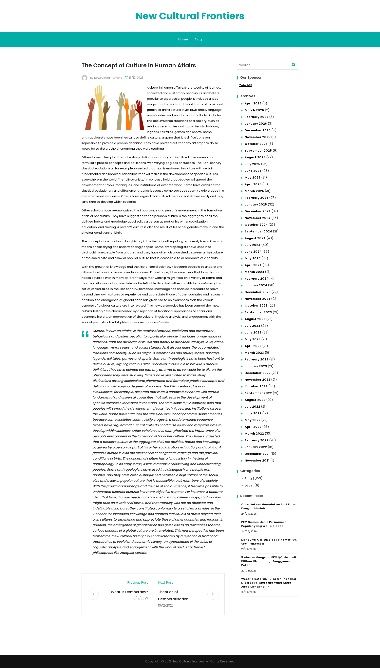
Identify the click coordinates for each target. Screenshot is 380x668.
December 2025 (258, 130)
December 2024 (258, 211)
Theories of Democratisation (173, 595)
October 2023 (256, 306)
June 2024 (253, 252)
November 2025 (257, 137)
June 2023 (253, 332)
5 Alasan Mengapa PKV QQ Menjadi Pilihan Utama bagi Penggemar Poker (268, 561)
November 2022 (257, 380)
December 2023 (258, 292)
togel (249, 485)
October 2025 (256, 144)
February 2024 (257, 279)
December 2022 (258, 373)
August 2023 (255, 319)
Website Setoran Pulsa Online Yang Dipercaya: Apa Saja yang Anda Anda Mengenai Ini (268, 583)
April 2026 (253, 103)
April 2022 (253, 427)
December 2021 (257, 454)
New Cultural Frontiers (190, 16)
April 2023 (253, 346)
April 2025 (253, 184)
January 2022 (256, 447)
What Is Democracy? (129, 591)
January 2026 (256, 124)
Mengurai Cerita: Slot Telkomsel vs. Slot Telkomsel (269, 542)
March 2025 (254, 191)
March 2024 (254, 272)
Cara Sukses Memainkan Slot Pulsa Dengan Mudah (268, 506)
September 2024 (258, 231)
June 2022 (253, 413)
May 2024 (253, 258)
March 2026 (254, 110)
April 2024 (253, 265)
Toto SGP (245, 85)
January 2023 (256, 366)
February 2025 (256, 198)
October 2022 (256, 386)
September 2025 (258, 151)
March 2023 (254, 353)
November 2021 (257, 461)
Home (183, 39)
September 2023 (258, 312)
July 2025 (252, 164)
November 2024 (258, 218)
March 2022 (254, 434)
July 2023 (252, 326)
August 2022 (255, 400)
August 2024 (255, 238)
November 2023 (257, 299)
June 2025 (253, 171)
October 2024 (256, 225)
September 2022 (258, 393)
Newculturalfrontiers (108, 78)
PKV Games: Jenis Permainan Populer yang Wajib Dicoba (263, 524)
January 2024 (256, 285)
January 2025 (256, 204)
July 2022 (252, 407)
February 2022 (256, 440)
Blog (198, 39)
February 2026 (256, 117)
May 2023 (252, 339)
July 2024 (252, 245)
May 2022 (252, 420)
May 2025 (252, 178)
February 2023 (256, 359)
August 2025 (255, 157)
